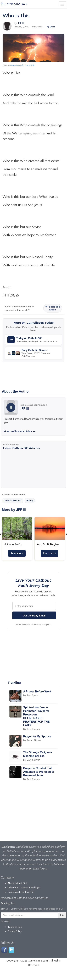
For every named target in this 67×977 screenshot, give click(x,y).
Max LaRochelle (17, 65)
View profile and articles (19, 431)
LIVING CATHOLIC (12, 500)
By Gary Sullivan (31, 760)
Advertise (13, 887)
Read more (17, 553)
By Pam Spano (30, 695)
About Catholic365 (17, 883)
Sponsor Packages (30, 887)
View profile (37, 27)
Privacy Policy (15, 931)
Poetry (29, 500)
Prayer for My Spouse (37, 736)
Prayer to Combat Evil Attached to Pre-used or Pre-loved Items (38, 772)
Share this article (54, 308)
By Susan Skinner (32, 740)
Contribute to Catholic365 (21, 892)
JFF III (21, 23)
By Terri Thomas (31, 729)
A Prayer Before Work (37, 691)
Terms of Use (15, 927)
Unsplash (30, 65)
